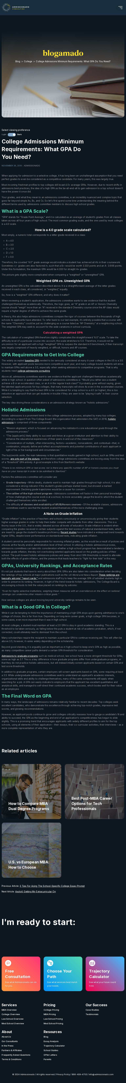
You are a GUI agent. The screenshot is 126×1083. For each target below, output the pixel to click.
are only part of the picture (25, 458)
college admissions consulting (34, 371)
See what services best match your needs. (62, 984)
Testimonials (92, 1014)
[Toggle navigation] (120, 7)
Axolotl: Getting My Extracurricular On (35, 891)
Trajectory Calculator (54, 1046)
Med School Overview (13, 1023)
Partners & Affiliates (12, 1050)
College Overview (11, 1014)
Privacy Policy (63, 1074)
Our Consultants (10, 1041)
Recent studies (68, 532)
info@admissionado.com (101, 1074)
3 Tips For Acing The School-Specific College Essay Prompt (52, 886)
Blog (17, 61)
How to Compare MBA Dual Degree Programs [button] (29, 806)
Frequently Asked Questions (16, 1055)
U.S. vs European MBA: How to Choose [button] (29, 864)
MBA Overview (9, 1010)
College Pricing (51, 1010)
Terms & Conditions (11, 1059)
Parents (47, 1059)
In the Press (8, 1046)
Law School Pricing (53, 1019)
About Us (6, 1037)
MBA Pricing (50, 1014)
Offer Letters (50, 1055)
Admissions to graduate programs (20, 656)
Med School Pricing (53, 1023)
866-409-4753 (79, 1074)
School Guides (51, 1050)
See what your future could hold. (102, 984)
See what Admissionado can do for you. (21, 984)
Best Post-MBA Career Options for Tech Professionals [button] (92, 803)
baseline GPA (32, 360)
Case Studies (92, 1010)
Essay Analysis (51, 1041)
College (28, 61)
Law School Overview (12, 1019)
